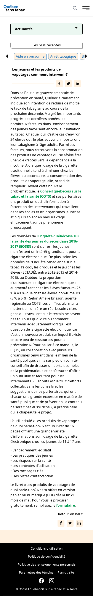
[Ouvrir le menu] (86, 8)
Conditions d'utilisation (47, 548)
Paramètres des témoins (36, 572)
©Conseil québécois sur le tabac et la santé (46, 589)
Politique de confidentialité (46, 556)
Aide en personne (30, 56)
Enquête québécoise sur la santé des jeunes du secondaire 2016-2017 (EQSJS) (44, 241)
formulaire (65, 505)
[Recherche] (77, 8)
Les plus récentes (46, 45)
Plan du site (66, 572)
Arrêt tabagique (63, 56)
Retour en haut (70, 514)
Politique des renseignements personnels (46, 564)
